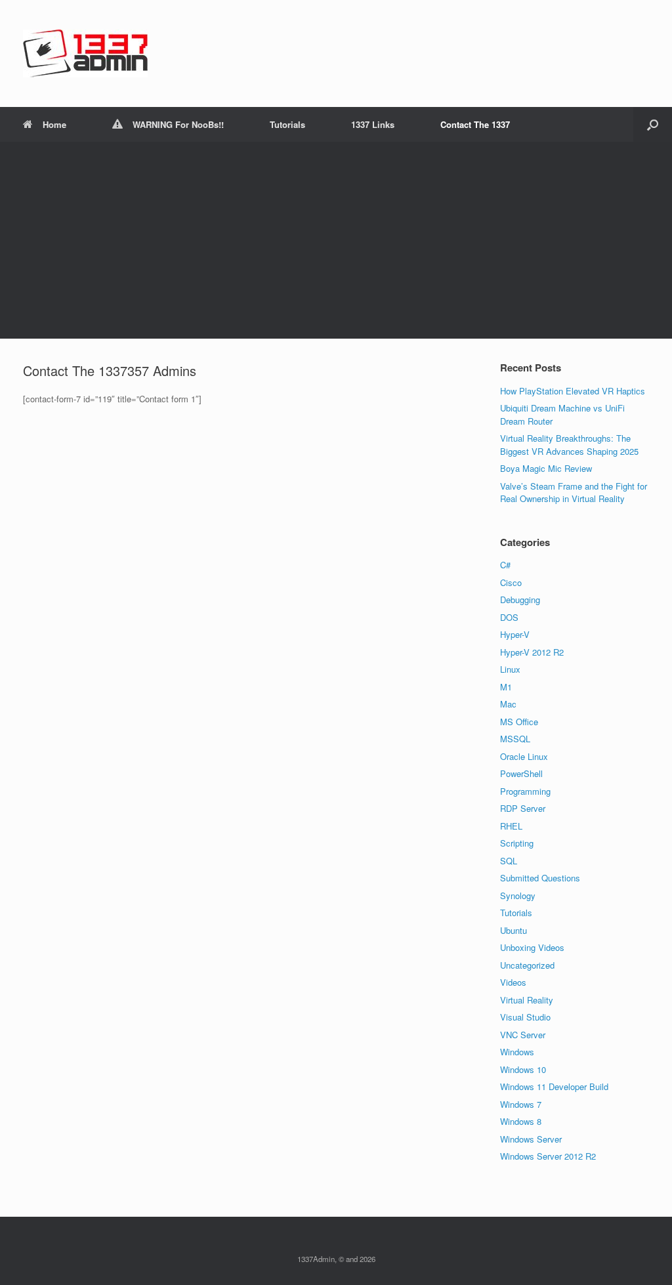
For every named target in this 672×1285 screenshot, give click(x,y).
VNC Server (522, 1034)
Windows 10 (523, 1069)
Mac (508, 704)
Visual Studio (525, 1017)
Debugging (520, 599)
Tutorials (287, 124)
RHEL (511, 826)
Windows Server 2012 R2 (548, 1156)
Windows (517, 1051)
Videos (513, 982)
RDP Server (522, 808)
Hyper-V (515, 634)
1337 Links (372, 124)
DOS (509, 617)
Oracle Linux (524, 756)
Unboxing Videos (532, 947)
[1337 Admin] (85, 53)
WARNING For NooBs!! (178, 124)
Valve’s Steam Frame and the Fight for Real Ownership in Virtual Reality (573, 492)
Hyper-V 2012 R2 (532, 652)
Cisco (511, 582)
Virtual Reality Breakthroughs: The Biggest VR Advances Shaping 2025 (569, 444)
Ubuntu (513, 930)
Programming (525, 791)
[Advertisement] (336, 240)
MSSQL (515, 738)
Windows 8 (520, 1121)
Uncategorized (527, 965)
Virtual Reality (526, 1000)
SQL (508, 860)
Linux (510, 669)
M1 (506, 687)
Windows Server (531, 1139)
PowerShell (521, 773)
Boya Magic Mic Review (546, 468)
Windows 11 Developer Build (554, 1086)
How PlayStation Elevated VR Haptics (572, 391)
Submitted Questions (540, 878)
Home (54, 124)
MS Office (519, 721)
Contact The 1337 (475, 124)
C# (505, 564)
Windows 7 (520, 1104)
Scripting (517, 843)
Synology (518, 895)
